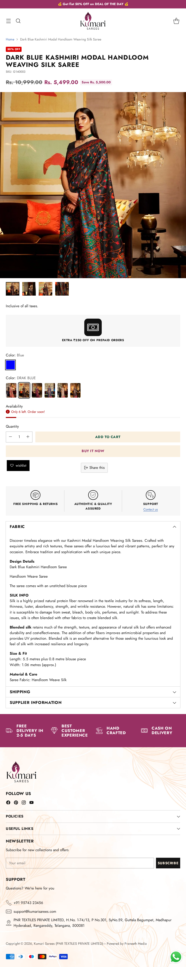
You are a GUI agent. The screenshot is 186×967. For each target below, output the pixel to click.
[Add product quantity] (27, 437)
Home (10, 39)
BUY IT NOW (93, 450)
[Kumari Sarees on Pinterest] (16, 803)
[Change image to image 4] (62, 289)
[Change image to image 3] (45, 289)
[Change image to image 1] (12, 289)
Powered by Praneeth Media (127, 943)
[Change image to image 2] (29, 289)
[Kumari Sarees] (93, 20)
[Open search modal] (18, 21)
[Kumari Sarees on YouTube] (31, 803)
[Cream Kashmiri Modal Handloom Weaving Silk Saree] (11, 390)
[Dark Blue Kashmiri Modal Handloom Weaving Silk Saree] (24, 390)
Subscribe (168, 863)
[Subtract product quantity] (10, 437)
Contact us (150, 509)
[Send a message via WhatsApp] (176, 957)
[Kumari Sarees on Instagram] (24, 803)
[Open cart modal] (176, 21)
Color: (15, 355)
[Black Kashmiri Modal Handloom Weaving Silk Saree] (75, 390)
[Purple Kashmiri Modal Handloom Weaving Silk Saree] (36, 390)
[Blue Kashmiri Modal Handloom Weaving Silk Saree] (49, 390)
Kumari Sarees (44, 943)
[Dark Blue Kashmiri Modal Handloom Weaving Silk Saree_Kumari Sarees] (93, 185)
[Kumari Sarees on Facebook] (8, 803)
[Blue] (10, 365)
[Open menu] (8, 21)
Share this (97, 467)
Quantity (12, 426)
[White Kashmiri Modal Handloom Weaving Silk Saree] (62, 390)
